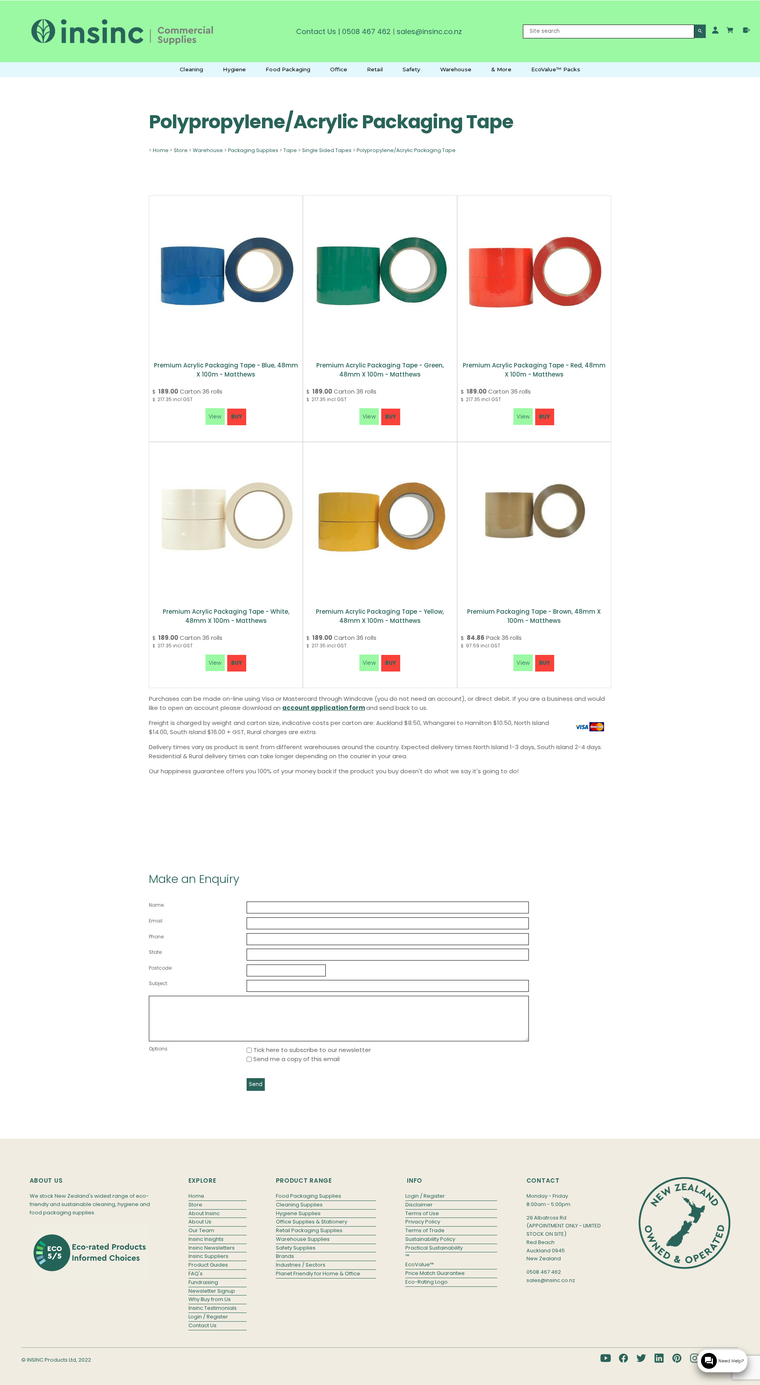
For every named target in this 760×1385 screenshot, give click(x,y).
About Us (199, 1221)
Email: (156, 920)
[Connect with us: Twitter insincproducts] (641, 1358)
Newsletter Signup (211, 1291)
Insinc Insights (206, 1239)
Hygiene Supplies (298, 1213)
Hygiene (234, 69)
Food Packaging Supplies (308, 1196)
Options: (159, 1048)
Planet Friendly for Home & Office (318, 1273)
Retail (375, 69)
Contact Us (316, 31)
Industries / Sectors (300, 1265)
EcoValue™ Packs (555, 69)
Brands (285, 1256)
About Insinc (204, 1213)
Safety (411, 69)
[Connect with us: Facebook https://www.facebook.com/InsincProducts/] (623, 1358)
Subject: (158, 983)
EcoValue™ (419, 1264)
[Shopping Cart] (731, 31)
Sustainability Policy (430, 1239)
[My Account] (715, 30)
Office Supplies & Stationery (311, 1221)
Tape (290, 150)
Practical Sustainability (434, 1248)
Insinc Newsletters (211, 1248)
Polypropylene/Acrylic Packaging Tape (406, 150)
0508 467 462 (366, 31)
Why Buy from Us (209, 1299)
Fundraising (203, 1282)
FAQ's (195, 1273)
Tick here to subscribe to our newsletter (311, 1050)
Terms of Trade (425, 1230)
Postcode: (161, 968)
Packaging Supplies (253, 150)
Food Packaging (288, 69)
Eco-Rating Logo (426, 1282)
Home (161, 150)
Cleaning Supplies (299, 1204)
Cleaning (191, 69)
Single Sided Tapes (327, 150)
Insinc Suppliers (208, 1256)
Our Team (201, 1230)
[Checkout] (746, 30)
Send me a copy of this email (296, 1059)
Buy (236, 416)
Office (338, 69)
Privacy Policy (422, 1221)
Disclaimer (419, 1204)
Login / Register (208, 1316)
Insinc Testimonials (212, 1308)
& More (501, 69)
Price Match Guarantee (435, 1273)
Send (255, 1084)
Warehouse (455, 69)
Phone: (157, 936)
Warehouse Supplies (303, 1239)
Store (181, 150)
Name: (157, 905)
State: (156, 952)
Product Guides (208, 1265)
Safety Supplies (295, 1248)
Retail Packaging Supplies (309, 1230)
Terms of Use (422, 1213)
